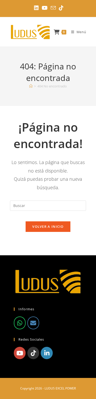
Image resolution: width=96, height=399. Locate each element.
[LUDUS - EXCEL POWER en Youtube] (20, 353)
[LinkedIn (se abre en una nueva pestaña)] (36, 8)
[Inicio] (31, 86)
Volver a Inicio (48, 226)
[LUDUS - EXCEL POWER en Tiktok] (33, 353)
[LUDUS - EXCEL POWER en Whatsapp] (20, 322)
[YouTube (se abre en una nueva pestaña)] (44, 8)
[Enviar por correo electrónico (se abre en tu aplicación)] (53, 8)
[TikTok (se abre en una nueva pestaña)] (60, 8)
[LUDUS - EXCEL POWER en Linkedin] (46, 353)
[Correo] (33, 322)
